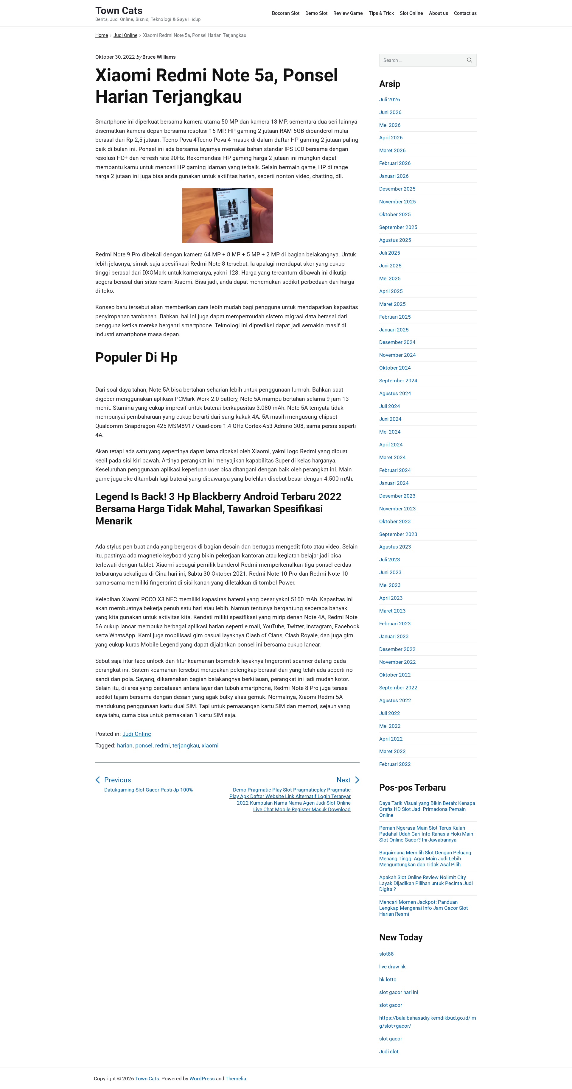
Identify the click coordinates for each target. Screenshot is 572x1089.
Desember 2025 (397, 189)
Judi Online (136, 733)
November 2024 (397, 355)
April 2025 (391, 291)
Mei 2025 (390, 278)
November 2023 (397, 509)
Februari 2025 (395, 317)
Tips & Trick (381, 13)
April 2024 (391, 445)
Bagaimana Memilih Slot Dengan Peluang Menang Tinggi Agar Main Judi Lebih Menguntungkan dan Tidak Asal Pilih (425, 858)
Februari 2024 (395, 470)
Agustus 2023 (395, 547)
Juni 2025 (390, 266)
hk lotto (388, 979)
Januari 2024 (394, 483)
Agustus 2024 (395, 393)
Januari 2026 (394, 176)
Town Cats (147, 1079)
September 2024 (398, 381)
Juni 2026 (390, 112)
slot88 (386, 954)
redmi (162, 745)
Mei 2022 (390, 726)
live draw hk (392, 967)
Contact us (465, 13)
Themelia (236, 1079)
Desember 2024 (397, 342)
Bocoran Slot (285, 13)
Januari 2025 (394, 330)
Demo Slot (316, 13)
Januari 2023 (394, 636)
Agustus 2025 (395, 240)
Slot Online (411, 13)
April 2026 (391, 138)
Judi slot (389, 1051)
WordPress (202, 1079)
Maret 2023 (392, 611)
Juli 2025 (389, 253)
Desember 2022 (397, 649)
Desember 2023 (397, 496)
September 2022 (398, 688)
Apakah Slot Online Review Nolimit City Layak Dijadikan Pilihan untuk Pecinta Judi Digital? (426, 883)
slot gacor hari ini (398, 992)
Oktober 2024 (395, 368)
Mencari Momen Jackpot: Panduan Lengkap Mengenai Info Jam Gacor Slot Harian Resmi (423, 908)
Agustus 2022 (395, 700)
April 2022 (391, 739)
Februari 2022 (395, 764)
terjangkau (185, 745)
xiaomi (210, 745)
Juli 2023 (389, 560)
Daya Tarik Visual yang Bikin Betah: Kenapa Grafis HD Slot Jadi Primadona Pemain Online (427, 809)
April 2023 (391, 598)
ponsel (144, 745)
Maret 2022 (392, 751)
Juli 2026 (389, 99)
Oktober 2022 (395, 675)
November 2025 (397, 202)
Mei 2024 (390, 432)
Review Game (348, 13)
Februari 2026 (395, 163)
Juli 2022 (389, 713)
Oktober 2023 (395, 521)
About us (438, 13)
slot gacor (390, 1005)
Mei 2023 (390, 585)
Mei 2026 (390, 125)
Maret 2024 (392, 457)
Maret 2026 (392, 150)
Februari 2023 (395, 624)
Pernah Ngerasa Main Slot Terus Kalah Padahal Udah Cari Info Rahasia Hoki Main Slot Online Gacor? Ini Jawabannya (426, 834)
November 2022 (397, 662)
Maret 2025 (392, 304)
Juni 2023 (390, 572)
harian (125, 745)
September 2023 (398, 534)
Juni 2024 (390, 419)
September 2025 (398, 227)
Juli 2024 (389, 406)
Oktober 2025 (395, 214)
